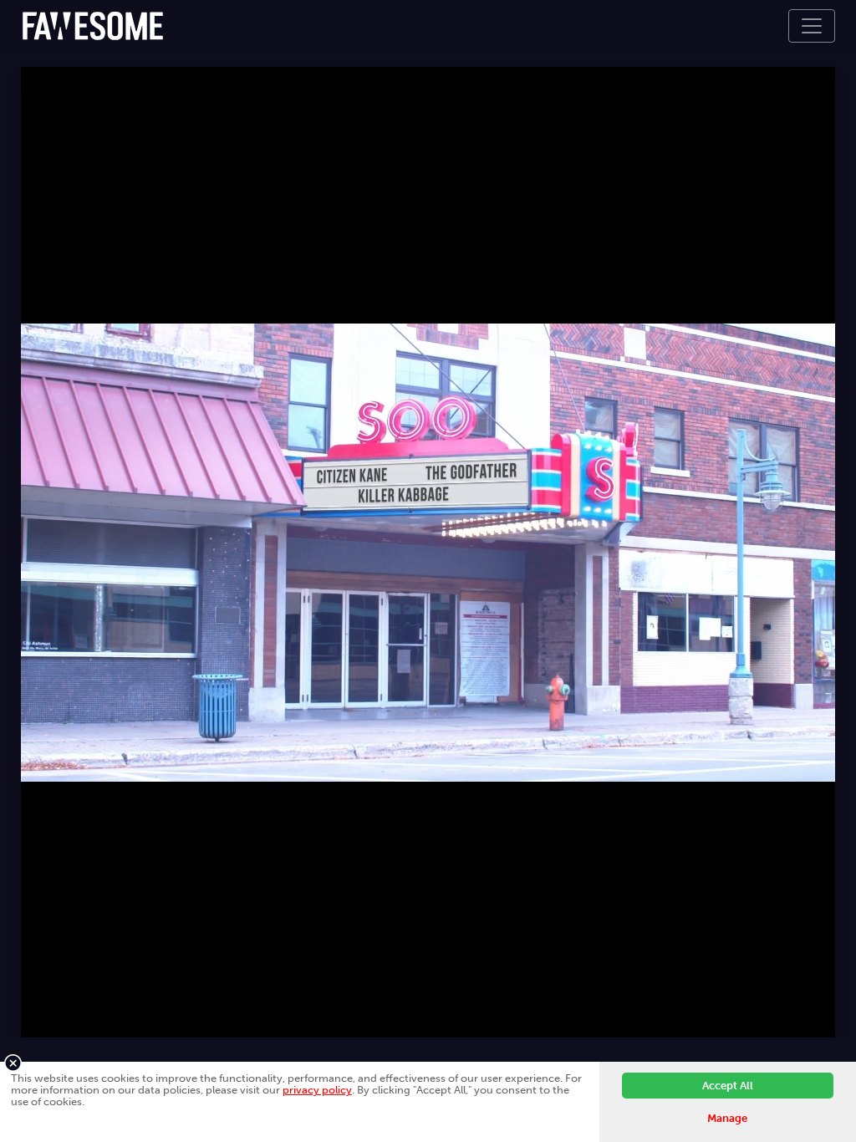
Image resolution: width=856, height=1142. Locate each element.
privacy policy (317, 1089)
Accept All (727, 1085)
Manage (727, 1118)
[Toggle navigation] (811, 26)
